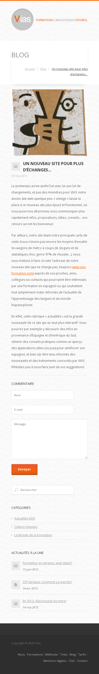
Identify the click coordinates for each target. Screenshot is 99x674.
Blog (43, 69)
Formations (35, 654)
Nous (21, 654)
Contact (82, 661)
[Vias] (49, 29)
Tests (63, 654)
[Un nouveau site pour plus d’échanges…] (49, 123)
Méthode (51, 654)
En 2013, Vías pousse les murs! (44, 601)
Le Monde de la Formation (33, 535)
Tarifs (82, 654)
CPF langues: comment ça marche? (47, 582)
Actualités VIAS (24, 518)
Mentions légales (54, 661)
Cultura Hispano (26, 527)
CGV (72, 661)
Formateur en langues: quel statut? (47, 563)
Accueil (30, 69)
